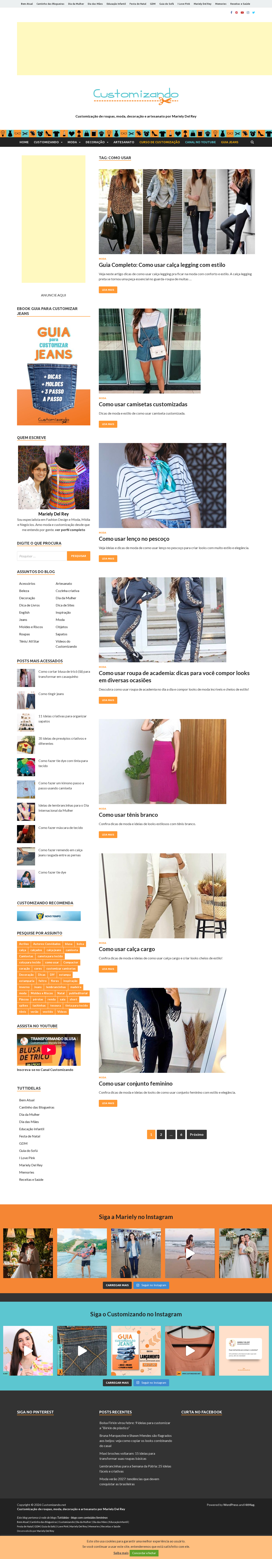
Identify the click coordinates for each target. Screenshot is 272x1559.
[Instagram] (248, 12)
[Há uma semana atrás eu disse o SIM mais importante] (244, 1253)
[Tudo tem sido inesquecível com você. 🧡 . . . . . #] (190, 1253)
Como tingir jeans (51, 694)
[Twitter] (253, 12)
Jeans (23, 619)
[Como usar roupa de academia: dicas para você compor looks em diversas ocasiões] (177, 621)
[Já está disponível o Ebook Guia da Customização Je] (136, 1351)
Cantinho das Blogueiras (50, 4)
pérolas (38, 999)
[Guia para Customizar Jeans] (53, 424)
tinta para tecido (76, 1005)
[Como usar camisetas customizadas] (177, 353)
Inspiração (63, 612)
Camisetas (26, 956)
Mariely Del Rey (202, 4)
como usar (52, 962)
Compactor (70, 962)
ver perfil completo (70, 530)
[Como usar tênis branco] (177, 763)
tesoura (55, 1005)
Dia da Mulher (76, 4)
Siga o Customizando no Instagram (136, 1314)
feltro (43, 981)
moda (22, 993)
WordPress (230, 1505)
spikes (23, 1005)
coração (24, 968)
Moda (72, 142)
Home (24, 142)
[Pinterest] (236, 12)
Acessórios (27, 583)
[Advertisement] (144, 48)
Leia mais (108, 290)
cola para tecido (30, 962)
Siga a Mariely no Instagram (136, 1216)
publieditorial (78, 993)
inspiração (70, 981)
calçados (36, 950)
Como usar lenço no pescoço (134, 538)
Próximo (197, 1134)
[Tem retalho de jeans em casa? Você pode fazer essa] (28, 1351)
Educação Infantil (116, 4)
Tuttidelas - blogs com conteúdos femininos (82, 1517)
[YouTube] (242, 12)
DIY (52, 974)
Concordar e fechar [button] (144, 1553)
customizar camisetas (61, 968)
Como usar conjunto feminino (136, 1083)
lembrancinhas (56, 987)
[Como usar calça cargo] (177, 897)
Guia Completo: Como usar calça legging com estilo (162, 264)
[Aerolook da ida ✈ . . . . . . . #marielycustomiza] (136, 1253)
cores (38, 968)
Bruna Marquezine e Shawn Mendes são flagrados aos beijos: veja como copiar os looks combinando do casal (135, 1440)
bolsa (80, 944)
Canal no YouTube (200, 142)
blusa (68, 944)
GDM (153, 4)
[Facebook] (231, 12)
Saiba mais (121, 1553)
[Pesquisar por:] (53, 556)
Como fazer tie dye (52, 872)
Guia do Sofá (166, 4)
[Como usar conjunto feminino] (177, 1032)
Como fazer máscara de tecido (60, 828)
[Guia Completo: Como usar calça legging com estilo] (177, 213)
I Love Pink (184, 4)
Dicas (41, 974)
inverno (24, 987)
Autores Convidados (47, 944)
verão (34, 1011)
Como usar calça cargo (127, 949)
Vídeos (62, 1011)
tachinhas (39, 1005)
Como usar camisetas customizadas (143, 404)
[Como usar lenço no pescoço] (177, 487)
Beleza (24, 591)
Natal (61, 993)
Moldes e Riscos (31, 627)
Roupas (24, 634)
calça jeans (54, 950)
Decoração (95, 142)
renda (51, 999)
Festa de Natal (138, 4)
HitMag (249, 1505)
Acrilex (24, 944)
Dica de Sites (65, 605)
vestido (48, 1011)
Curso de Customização (159, 142)
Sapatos (61, 634)
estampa (65, 974)
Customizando (46, 142)
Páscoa (23, 999)
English (24, 612)
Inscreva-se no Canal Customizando (45, 1070)
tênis (22, 1011)
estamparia (26, 981)
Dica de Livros (29, 605)
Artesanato (123, 142)
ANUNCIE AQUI (53, 295)
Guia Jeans (229, 142)
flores (55, 981)
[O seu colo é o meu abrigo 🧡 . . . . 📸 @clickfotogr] (82, 1253)
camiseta (72, 950)
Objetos (62, 627)
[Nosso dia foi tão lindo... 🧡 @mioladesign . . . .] (28, 1253)
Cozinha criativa (67, 591)
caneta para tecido (50, 956)
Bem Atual (27, 4)
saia (62, 999)
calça (22, 950)
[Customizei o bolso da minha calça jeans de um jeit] (82, 1351)
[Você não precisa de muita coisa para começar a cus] (244, 1351)
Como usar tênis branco (128, 814)
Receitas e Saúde (240, 4)
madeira (75, 987)
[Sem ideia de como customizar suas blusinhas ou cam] (190, 1351)
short (73, 999)
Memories (221, 4)
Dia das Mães (95, 4)
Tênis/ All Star (29, 641)
